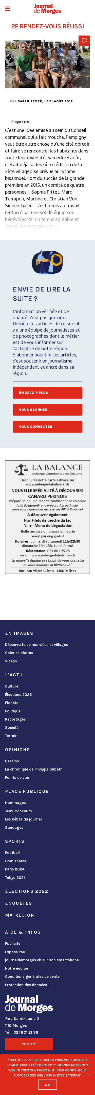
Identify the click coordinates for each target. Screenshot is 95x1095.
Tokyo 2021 (15, 877)
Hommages (15, 802)
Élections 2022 (26, 891)
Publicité (12, 943)
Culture (11, 686)
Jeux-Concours (18, 811)
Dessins (12, 761)
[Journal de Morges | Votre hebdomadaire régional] (47, 9)
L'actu (14, 675)
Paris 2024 (15, 869)
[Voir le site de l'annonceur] (47, 517)
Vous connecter (35, 426)
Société (11, 727)
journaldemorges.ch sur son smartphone (42, 960)
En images (19, 633)
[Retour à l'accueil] (29, 1005)
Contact (29, 1044)
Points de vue (17, 777)
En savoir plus (33, 392)
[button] (7, 9)
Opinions (17, 749)
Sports (15, 841)
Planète (11, 702)
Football (12, 852)
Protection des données (26, 985)
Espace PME (15, 952)
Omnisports (15, 861)
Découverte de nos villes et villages (36, 644)
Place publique (27, 791)
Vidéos (11, 661)
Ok (47, 1085)
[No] (88, 1074)
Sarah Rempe (30, 101)
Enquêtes (18, 903)
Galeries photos (19, 653)
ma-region (19, 915)
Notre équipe (16, 968)
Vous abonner (33, 409)
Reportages (15, 719)
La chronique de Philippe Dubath (34, 769)
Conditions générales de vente (32, 976)
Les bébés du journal (23, 819)
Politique (13, 711)
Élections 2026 (18, 694)
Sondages (14, 827)
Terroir (11, 735)
